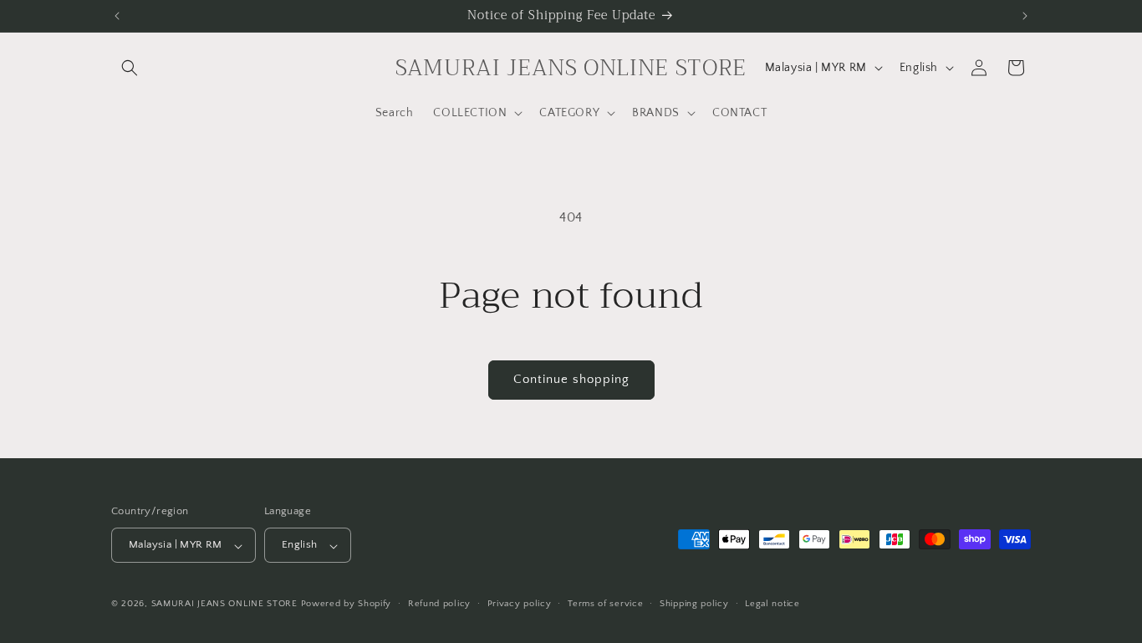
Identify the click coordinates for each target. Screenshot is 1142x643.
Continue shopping (571, 379)
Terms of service (605, 604)
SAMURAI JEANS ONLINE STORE (224, 605)
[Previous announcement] (117, 16)
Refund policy (439, 604)
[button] (129, 67)
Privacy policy (519, 604)
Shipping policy (694, 604)
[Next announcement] (1025, 16)
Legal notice (772, 604)
